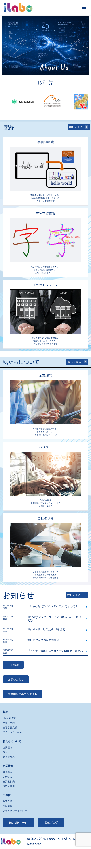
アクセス (7, 776)
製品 (5, 712)
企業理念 (7, 747)
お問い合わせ (16, 679)
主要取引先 (9, 781)
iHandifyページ (18, 822)
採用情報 (7, 806)
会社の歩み (9, 756)
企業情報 (8, 766)
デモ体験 (13, 665)
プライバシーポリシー (15, 810)
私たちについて (12, 741)
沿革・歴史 (9, 786)
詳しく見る (75, 127)
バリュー (7, 752)
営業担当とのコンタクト (22, 694)
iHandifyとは (10, 718)
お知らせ (7, 801)
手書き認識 (9, 722)
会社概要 (7, 771)
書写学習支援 (10, 727)
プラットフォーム (12, 732)
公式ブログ (51, 822)
